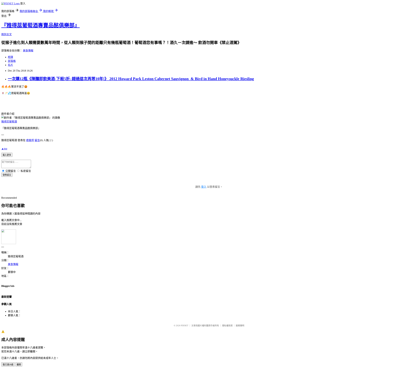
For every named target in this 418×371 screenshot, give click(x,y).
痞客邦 (30, 140)
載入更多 (7, 155)
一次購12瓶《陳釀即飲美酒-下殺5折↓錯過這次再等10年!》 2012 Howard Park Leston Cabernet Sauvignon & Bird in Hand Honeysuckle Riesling (131, 79)
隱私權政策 (227, 325)
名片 (10, 65)
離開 (19, 364)
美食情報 (28, 50)
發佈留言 (7, 175)
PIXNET (184, 325)
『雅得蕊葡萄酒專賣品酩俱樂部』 (40, 25)
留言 (37, 140)
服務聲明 (240, 325)
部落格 (12, 61)
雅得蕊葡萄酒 (9, 121)
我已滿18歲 (8, 364)
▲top (4, 148)
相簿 (10, 57)
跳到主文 (6, 34)
